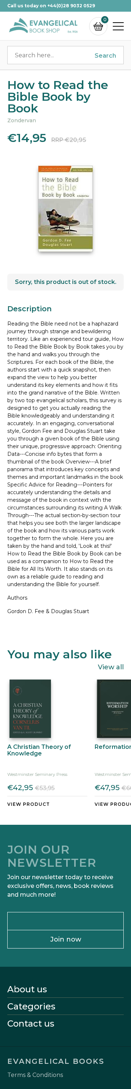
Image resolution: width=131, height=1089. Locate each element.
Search (105, 55)
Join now (65, 939)
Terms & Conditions (35, 1075)
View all (111, 666)
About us (27, 989)
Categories (31, 1006)
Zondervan (21, 120)
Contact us (30, 1023)
